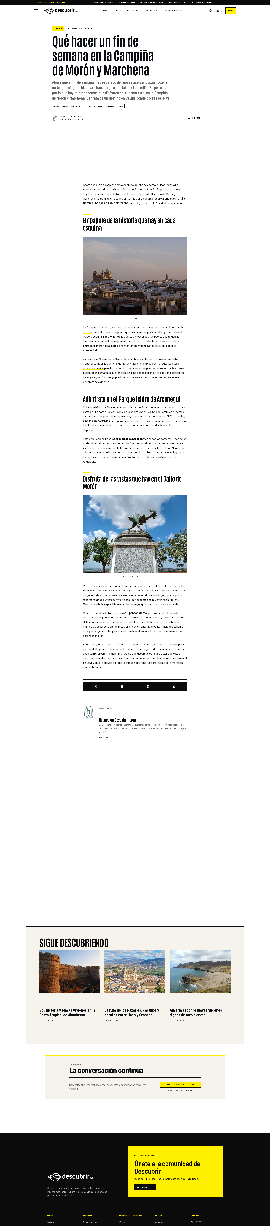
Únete (230, 11)
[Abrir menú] (37, 11)
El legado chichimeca (127, 2)
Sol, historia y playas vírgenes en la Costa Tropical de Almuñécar (67, 1012)
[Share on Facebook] (192, 118)
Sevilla (120, 106)
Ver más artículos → (108, 737)
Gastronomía (151, 11)
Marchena (110, 106)
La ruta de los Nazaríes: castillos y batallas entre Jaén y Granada (131, 1012)
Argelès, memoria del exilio (103, 2)
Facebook (198, 1221)
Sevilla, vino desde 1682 (177, 2)
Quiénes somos (90, 1222)
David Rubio (48, 1020)
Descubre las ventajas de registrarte (180, 1085)
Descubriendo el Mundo (127, 11)
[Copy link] (174, 686)
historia (87, 332)
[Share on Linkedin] (197, 118)
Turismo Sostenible (173, 11)
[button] (135, 276)
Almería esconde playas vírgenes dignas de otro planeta (196, 1012)
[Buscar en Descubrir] (210, 11)
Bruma (122, 1222)
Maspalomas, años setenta (202, 2)
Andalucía (58, 28)
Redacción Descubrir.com (72, 116)
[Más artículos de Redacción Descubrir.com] (89, 712)
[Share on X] (187, 118)
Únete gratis (145, 1187)
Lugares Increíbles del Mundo (73, 106)
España (106, 11)
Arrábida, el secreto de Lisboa (151, 2)
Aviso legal (160, 1222)
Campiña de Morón (96, 106)
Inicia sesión (188, 1090)
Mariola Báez (113, 1020)
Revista (219, 11)
